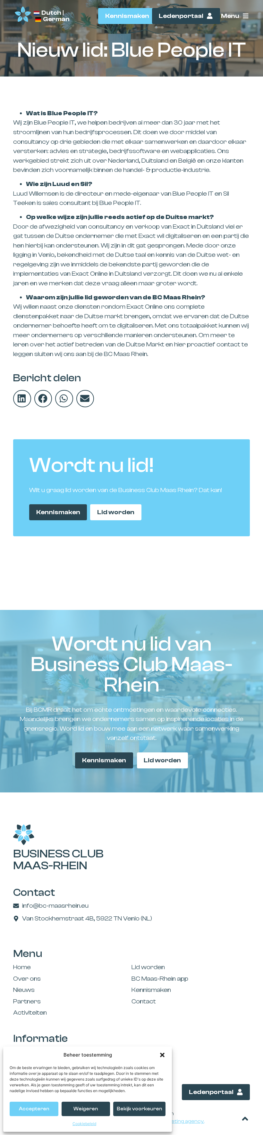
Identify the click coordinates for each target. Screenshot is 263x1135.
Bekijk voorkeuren (139, 1109)
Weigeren (85, 1109)
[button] (162, 1055)
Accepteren (34, 1109)
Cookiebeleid (84, 1123)
